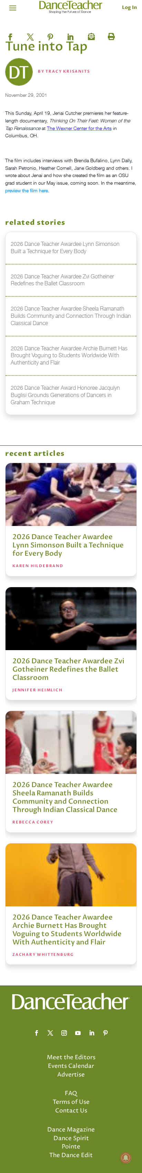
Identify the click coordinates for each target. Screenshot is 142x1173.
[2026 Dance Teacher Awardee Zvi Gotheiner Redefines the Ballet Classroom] (71, 618)
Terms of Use (71, 1102)
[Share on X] (30, 34)
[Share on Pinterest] (50, 34)
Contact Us (71, 1111)
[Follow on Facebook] (36, 1032)
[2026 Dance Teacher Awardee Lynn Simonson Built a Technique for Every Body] (71, 494)
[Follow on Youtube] (77, 1032)
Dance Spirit (71, 1138)
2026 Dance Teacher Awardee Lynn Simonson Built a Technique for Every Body (68, 545)
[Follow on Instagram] (64, 1032)
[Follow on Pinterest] (105, 1032)
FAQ (71, 1093)
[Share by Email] (90, 34)
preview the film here (26, 190)
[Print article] (110, 34)
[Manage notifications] (125, 1157)
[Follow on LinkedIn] (91, 1032)
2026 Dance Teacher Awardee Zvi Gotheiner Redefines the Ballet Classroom (68, 669)
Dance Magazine (71, 1130)
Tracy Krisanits (67, 71)
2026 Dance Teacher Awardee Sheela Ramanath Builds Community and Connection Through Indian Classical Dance (65, 797)
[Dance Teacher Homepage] (71, 7)
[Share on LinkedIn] (70, 34)
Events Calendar (71, 1066)
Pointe (71, 1147)
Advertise (71, 1075)
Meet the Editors (71, 1057)
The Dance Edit (71, 1155)
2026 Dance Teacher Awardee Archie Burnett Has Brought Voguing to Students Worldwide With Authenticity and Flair (67, 930)
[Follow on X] (50, 1032)
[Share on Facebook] (10, 34)
